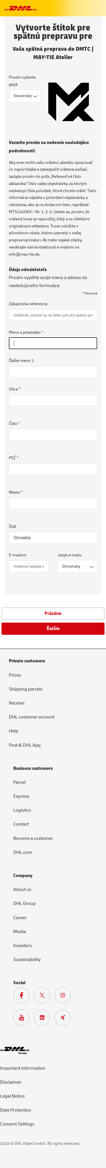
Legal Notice (12, 1096)
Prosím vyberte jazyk (22, 81)
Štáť (12, 526)
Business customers (33, 768)
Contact (21, 824)
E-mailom (17, 555)
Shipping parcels (25, 689)
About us (22, 889)
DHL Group (24, 903)
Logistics (22, 810)
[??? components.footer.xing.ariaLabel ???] (64, 1019)
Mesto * (16, 492)
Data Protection (15, 1110)
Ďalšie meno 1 (21, 360)
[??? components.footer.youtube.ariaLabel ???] (23, 1019)
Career (20, 918)
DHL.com (22, 852)
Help (13, 731)
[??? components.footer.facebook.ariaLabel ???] (23, 997)
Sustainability (27, 960)
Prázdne (53, 613)
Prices (15, 675)
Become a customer (33, 838)
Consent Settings (17, 1124)
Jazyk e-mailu (69, 555)
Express (21, 796)
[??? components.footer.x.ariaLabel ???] (44, 997)
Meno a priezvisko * (26, 332)
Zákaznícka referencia (28, 303)
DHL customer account (31, 717)
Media (19, 932)
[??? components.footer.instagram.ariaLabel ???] (64, 997)
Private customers (27, 661)
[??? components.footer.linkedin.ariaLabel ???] (44, 1019)
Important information (22, 1068)
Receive (16, 703)
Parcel (19, 782)
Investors (22, 946)
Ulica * (14, 389)
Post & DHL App (25, 745)
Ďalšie (53, 629)
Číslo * (14, 423)
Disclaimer (10, 1082)
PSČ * (14, 457)
